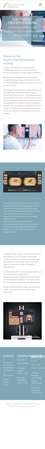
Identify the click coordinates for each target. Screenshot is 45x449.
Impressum (17, 409)
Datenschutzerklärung (31, 409)
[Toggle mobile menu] (40, 5)
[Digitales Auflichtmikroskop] (24, 138)
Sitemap (9, 409)
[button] (5, 138)
